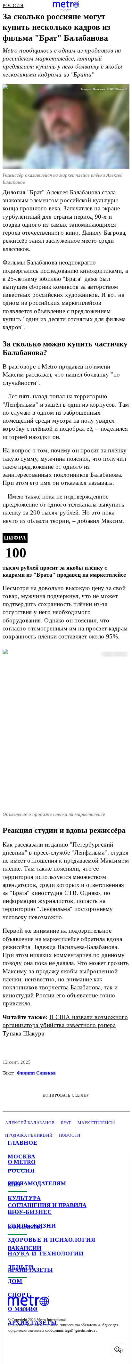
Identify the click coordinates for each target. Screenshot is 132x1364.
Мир (15, 1184)
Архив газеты (32, 1322)
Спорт (19, 1295)
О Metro (23, 1309)
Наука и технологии (46, 1253)
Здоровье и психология (51, 1240)
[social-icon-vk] (14, 1349)
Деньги (21, 1267)
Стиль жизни (32, 1225)
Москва (22, 1156)
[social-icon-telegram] (30, 1349)
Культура (24, 1198)
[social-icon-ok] (47, 1349)
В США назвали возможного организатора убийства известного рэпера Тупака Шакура (65, 1025)
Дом (15, 1281)
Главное (23, 1143)
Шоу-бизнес (30, 1212)
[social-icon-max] (64, 1349)
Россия (21, 1170)
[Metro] (66, 5)
